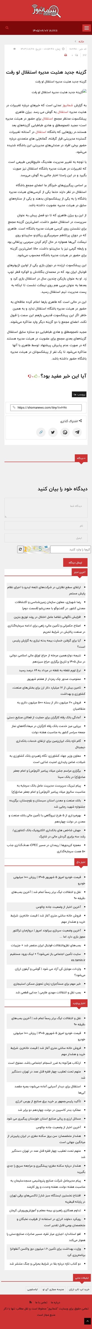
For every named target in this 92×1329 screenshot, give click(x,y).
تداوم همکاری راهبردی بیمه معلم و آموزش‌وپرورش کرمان (45, 1210)
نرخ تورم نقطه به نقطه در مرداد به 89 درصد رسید (50, 670)
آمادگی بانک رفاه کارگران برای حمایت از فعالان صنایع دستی (44, 717)
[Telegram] (77, 432)
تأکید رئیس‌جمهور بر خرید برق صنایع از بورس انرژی (48, 1101)
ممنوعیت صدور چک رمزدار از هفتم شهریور (54, 679)
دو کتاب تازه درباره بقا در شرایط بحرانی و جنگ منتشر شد (45, 1263)
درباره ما (55, 1302)
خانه (81, 41)
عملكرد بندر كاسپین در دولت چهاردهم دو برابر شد (49, 1110)
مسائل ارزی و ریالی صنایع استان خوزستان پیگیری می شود (44, 1118)
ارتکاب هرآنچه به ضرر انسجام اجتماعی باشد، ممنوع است (44, 1063)
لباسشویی (32, 1289)
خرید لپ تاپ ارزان (79, 1289)
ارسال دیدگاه (75, 562)
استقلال (62, 112)
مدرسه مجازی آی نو (53, 1289)
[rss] (30, 1302)
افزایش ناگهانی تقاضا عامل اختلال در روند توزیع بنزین (47, 617)
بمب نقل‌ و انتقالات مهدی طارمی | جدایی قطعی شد (48, 992)
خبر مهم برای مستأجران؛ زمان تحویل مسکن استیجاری (47, 983)
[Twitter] (53, 432)
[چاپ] (65, 55)
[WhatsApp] (65, 432)
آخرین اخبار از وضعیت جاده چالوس (58, 907)
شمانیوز (68, 105)
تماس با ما (41, 1302)
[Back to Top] (87, 1321)
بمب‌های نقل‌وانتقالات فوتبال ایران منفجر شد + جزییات (46, 945)
